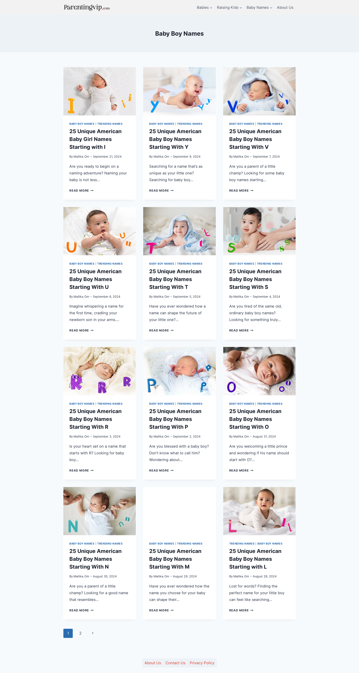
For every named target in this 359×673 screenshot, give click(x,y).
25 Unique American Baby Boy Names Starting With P (175, 419)
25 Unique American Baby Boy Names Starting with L (255, 559)
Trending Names (110, 123)
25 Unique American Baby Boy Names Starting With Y (175, 139)
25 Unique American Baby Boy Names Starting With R (95, 419)
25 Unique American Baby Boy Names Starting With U (95, 279)
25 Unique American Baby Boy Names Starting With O (255, 419)
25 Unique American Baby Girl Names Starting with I (95, 139)
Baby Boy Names (81, 123)
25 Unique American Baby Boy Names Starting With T (175, 279)
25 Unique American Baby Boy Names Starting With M (175, 559)
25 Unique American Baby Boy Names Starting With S (255, 279)
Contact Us (175, 663)
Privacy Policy (202, 663)
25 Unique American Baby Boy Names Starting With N (95, 559)
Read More (81, 190)
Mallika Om (81, 156)
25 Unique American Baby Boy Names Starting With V (255, 139)
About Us (285, 7)
